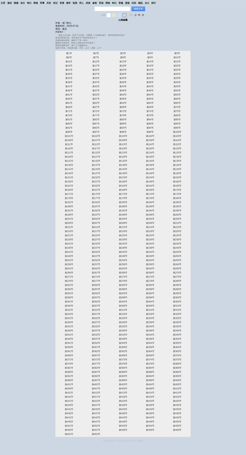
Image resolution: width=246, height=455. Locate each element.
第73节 (123, 111)
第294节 (150, 293)
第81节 (68, 119)
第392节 (96, 376)
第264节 (150, 268)
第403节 (123, 384)
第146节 (69, 173)
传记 (55, 3)
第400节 (177, 380)
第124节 (150, 152)
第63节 (123, 103)
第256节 (69, 264)
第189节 (150, 206)
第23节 (123, 70)
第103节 (123, 136)
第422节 (96, 401)
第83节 (123, 119)
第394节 (150, 376)
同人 (81, 3)
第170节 (177, 190)
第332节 (96, 326)
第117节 (96, 148)
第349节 (150, 339)
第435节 (177, 409)
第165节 (177, 186)
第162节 (96, 186)
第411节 (69, 392)
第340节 (177, 330)
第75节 (177, 111)
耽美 (75, 3)
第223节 (123, 235)
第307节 (96, 306)
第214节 (150, 227)
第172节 (96, 194)
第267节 (96, 272)
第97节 (96, 132)
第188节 (123, 206)
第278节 (123, 281)
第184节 (150, 202)
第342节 (96, 335)
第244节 (150, 252)
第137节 (96, 165)
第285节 (177, 285)
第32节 (96, 78)
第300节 (177, 297)
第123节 (123, 152)
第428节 (123, 405)
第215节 (177, 227)
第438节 (123, 413)
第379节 (150, 364)
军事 (42, 3)
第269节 (150, 272)
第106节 (69, 140)
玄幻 (22, 3)
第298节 (123, 297)
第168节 (123, 190)
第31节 (68, 78)
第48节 (123, 90)
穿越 (121, 3)
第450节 (177, 421)
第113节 (123, 144)
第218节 (123, 231)
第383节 (123, 368)
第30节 (177, 74)
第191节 (69, 210)
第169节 (150, 190)
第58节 (123, 99)
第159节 (150, 181)
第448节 (123, 421)
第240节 (177, 248)
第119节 (150, 148)
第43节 (123, 86)
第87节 (96, 123)
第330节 (177, 322)
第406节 (69, 388)
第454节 (150, 426)
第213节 (123, 227)
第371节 (69, 359)
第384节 (150, 368)
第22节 (96, 70)
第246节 (69, 256)
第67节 (96, 107)
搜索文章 (138, 9)
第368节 (123, 355)
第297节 (96, 297)
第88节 (123, 123)
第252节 (96, 260)
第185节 (177, 202)
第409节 (150, 388)
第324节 (150, 318)
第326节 (69, 322)
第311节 (69, 310)
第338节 (123, 330)
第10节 (177, 57)
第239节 (150, 248)
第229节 (150, 239)
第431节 (69, 409)
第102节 (96, 136)
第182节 (96, 202)
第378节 (123, 364)
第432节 (96, 409)
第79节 (150, 115)
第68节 (123, 107)
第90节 (177, 123)
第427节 (96, 405)
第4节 (150, 53)
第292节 (96, 293)
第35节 (177, 78)
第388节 (123, 372)
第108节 (123, 140)
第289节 (150, 289)
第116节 (69, 148)
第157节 (96, 181)
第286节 (69, 289)
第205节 (177, 219)
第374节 (150, 359)
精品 (140, 3)
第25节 (177, 70)
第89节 (150, 123)
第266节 (69, 272)
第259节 (150, 264)
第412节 (96, 392)
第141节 (69, 169)
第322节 (96, 318)
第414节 (150, 392)
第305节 (177, 301)
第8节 (123, 57)
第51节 (68, 94)
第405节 (177, 384)
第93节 (123, 128)
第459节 (150, 430)
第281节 (69, 285)
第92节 (96, 128)
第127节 (96, 157)
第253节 (123, 260)
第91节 (68, 128)
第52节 (96, 94)
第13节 (123, 61)
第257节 (96, 264)
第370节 (177, 355)
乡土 (147, 3)
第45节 (177, 86)
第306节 (69, 306)
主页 (3, 3)
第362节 (96, 351)
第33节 (123, 78)
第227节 (96, 239)
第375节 (177, 359)
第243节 (123, 252)
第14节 (150, 61)
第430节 (177, 405)
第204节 (150, 219)
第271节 (69, 277)
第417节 (96, 397)
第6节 (69, 57)
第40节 (177, 82)
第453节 (123, 426)
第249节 (150, 256)
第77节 (96, 115)
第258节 (123, 264)
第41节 (68, 86)
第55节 (177, 94)
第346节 (69, 339)
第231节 (69, 243)
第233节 (123, 243)
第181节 (69, 202)
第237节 (96, 248)
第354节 (150, 343)
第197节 (96, 215)
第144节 (150, 169)
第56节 (68, 99)
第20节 (177, 66)
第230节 (177, 239)
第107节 (96, 140)
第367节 (96, 355)
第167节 (96, 190)
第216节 (69, 231)
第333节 (123, 326)
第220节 (177, 231)
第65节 (177, 103)
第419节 (150, 397)
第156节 (69, 181)
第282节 (96, 285)
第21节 (68, 70)
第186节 (69, 206)
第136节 (69, 165)
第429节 (150, 405)
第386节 (69, 372)
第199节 (150, 215)
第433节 (123, 409)
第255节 (177, 260)
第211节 (69, 227)
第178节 (123, 198)
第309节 (150, 306)
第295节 (177, 293)
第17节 (96, 66)
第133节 (123, 161)
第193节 (123, 210)
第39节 (150, 82)
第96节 (68, 132)
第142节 (96, 169)
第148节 (123, 173)
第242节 (96, 252)
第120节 (177, 148)
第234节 (150, 243)
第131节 (69, 161)
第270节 (177, 272)
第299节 (150, 297)
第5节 (177, 53)
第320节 (177, 314)
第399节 (150, 380)
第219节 (150, 231)
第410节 (177, 388)
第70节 (177, 107)
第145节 (177, 169)
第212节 (96, 227)
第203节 (123, 219)
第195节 (177, 210)
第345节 (177, 335)
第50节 (177, 90)
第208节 (123, 223)
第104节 (150, 136)
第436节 (69, 413)
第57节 (96, 99)
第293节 (123, 293)
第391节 (69, 376)
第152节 (96, 177)
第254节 (150, 260)
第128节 (123, 157)
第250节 (177, 256)
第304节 (150, 301)
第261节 (69, 268)
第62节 (96, 103)
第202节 (96, 219)
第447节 (96, 421)
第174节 (150, 194)
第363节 (123, 351)
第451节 (69, 426)
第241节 (69, 252)
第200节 (177, 215)
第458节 (123, 430)
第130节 (177, 157)
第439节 (150, 413)
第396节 (69, 380)
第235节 (177, 243)
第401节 (69, 384)
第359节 (150, 347)
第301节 (69, 301)
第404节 (150, 384)
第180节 (177, 198)
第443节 (123, 417)
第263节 (123, 268)
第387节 (96, 372)
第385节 (177, 368)
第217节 (96, 231)
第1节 (69, 53)
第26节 (68, 74)
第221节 (69, 235)
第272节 (96, 277)
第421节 (69, 401)
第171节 (69, 194)
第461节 (69, 434)
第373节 (123, 359)
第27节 (96, 74)
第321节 (69, 318)
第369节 (150, 355)
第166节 (69, 190)
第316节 (69, 314)
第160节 (177, 181)
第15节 (177, 61)
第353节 (123, 343)
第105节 (177, 136)
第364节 (150, 351)
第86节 (68, 123)
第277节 (96, 281)
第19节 (150, 66)
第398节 (123, 380)
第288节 (123, 289)
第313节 (123, 310)
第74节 (150, 111)
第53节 (123, 94)
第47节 (96, 90)
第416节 (69, 397)
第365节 (177, 351)
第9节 (150, 57)
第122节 (96, 152)
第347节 (96, 339)
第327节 (96, 322)
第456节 (69, 430)
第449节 (150, 421)
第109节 (150, 140)
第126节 (69, 157)
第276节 (69, 281)
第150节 (177, 173)
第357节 (96, 347)
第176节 (69, 198)
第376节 (69, 364)
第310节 (177, 306)
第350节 (177, 339)
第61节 (68, 103)
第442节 (96, 417)
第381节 (69, 368)
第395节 (177, 376)
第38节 (123, 82)
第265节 (177, 268)
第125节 (177, 152)
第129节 (150, 157)
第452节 (96, 426)
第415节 (177, 392)
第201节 (69, 219)
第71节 (68, 111)
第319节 (150, 314)
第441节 (69, 417)
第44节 (150, 86)
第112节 (96, 144)
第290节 (177, 289)
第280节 (177, 281)
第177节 (96, 198)
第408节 (123, 388)
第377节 (96, 364)
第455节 (177, 426)
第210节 (177, 223)
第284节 (150, 285)
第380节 (177, 364)
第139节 (150, 165)
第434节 (150, 409)
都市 (68, 3)
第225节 (177, 235)
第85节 (177, 119)
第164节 (150, 186)
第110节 (177, 140)
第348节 (123, 339)
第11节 (68, 61)
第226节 (69, 239)
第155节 (177, 177)
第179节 (150, 198)
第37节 (96, 82)
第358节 (123, 347)
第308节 (123, 306)
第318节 (123, 314)
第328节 (123, 322)
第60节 (177, 99)
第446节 (69, 421)
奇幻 (29, 3)
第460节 (177, 430)
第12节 (96, 61)
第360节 (177, 347)
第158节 (123, 181)
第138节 (123, 165)
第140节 (177, 165)
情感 (16, 3)
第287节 (96, 289)
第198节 (123, 215)
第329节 (150, 322)
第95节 (177, 128)
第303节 (123, 301)
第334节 (150, 326)
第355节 (177, 343)
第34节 (150, 78)
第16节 (68, 66)
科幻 (114, 3)
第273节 (123, 277)
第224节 (150, 235)
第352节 (96, 343)
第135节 (177, 161)
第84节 (150, 119)
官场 (101, 3)
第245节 (177, 252)
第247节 (96, 256)
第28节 (123, 74)
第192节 (96, 210)
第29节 (150, 74)
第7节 (96, 57)
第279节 (150, 281)
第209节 (150, 223)
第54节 (150, 94)
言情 (62, 3)
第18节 (123, 66)
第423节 (123, 401)
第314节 (150, 310)
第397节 (96, 380)
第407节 (96, 388)
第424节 (150, 401)
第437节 (96, 413)
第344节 (150, 335)
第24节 (150, 70)
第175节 (177, 194)
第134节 (150, 161)
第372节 (96, 359)
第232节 (96, 243)
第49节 (150, 90)
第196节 (69, 215)
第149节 (150, 173)
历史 (49, 3)
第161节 (69, 186)
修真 (94, 3)
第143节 (123, 169)
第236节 (69, 248)
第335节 (177, 326)
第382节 (96, 368)
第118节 (123, 148)
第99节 (150, 132)
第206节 (69, 223)
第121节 (69, 152)
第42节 (96, 86)
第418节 (123, 397)
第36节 (68, 82)
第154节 (150, 177)
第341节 (69, 335)
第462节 (96, 434)
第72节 (96, 111)
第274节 (150, 277)
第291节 (69, 293)
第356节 (69, 347)
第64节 (150, 103)
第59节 (150, 99)
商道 (35, 3)
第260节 (177, 264)
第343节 (123, 335)
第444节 (150, 417)
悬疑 (127, 3)
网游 (107, 3)
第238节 (123, 248)
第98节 (123, 132)
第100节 (177, 132)
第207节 (96, 223)
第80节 (177, 115)
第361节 (69, 351)
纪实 (134, 3)
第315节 (177, 310)
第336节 (69, 330)
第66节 (68, 107)
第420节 (177, 397)
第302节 (96, 301)
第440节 (177, 413)
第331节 (69, 326)
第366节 (69, 355)
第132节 (96, 161)
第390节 (177, 372)
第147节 (96, 173)
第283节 (123, 285)
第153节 (123, 177)
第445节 (177, 417)
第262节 (96, 268)
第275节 (177, 277)
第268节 (123, 272)
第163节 (123, 186)
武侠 (88, 3)
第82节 (96, 119)
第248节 (123, 256)
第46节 (68, 90)
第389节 (150, 372)
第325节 (177, 318)
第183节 (123, 202)
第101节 (69, 136)
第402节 (96, 384)
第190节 (177, 206)
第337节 (96, 330)
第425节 (177, 401)
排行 (153, 3)
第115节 (177, 144)
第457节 (96, 430)
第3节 (123, 53)
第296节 (69, 297)
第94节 (150, 128)
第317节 (96, 314)
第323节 (123, 318)
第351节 (69, 343)
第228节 (123, 239)
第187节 (96, 206)
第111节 (69, 144)
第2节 (96, 53)
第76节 (68, 115)
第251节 (69, 260)
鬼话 (9, 3)
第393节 (123, 376)
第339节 (150, 330)
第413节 (123, 392)
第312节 (96, 310)
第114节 (150, 144)
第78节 (123, 115)
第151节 (69, 177)
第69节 (150, 107)
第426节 (69, 405)
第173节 (123, 194)
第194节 (150, 210)
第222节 (96, 235)
